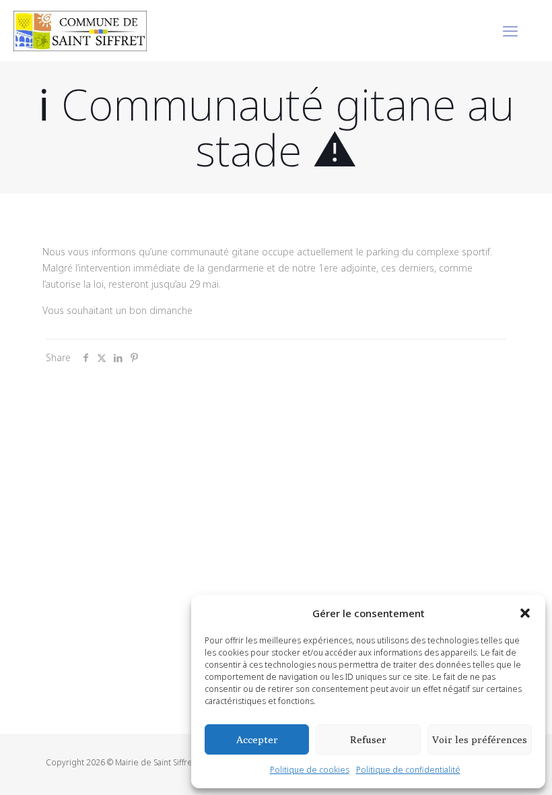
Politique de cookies (309, 769)
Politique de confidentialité (408, 769)
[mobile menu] (510, 30)
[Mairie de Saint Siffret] (80, 30)
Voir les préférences (479, 739)
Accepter (257, 739)
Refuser (368, 739)
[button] (525, 613)
